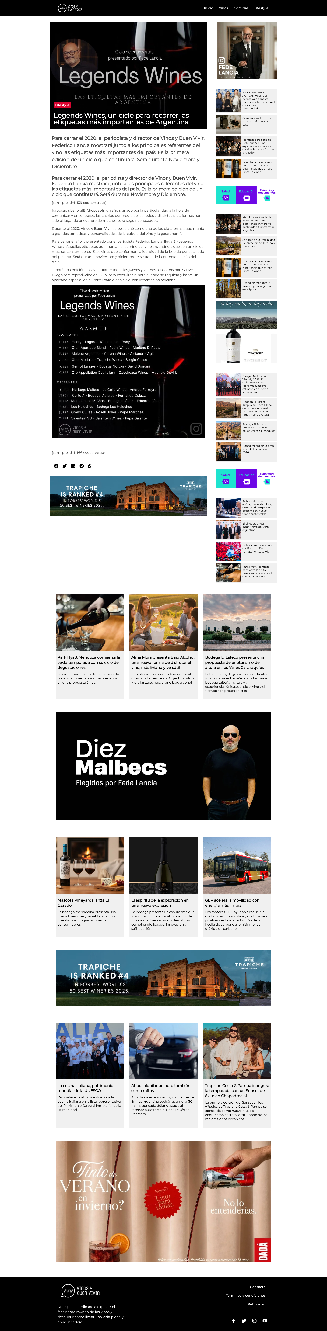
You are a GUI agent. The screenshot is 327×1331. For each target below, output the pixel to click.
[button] (62, 105)
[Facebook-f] (233, 1321)
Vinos (223, 8)
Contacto (258, 1287)
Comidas (241, 8)
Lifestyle (261, 8)
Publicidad (257, 1304)
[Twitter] (244, 1321)
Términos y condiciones (246, 1295)
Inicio (208, 8)
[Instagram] (254, 1321)
